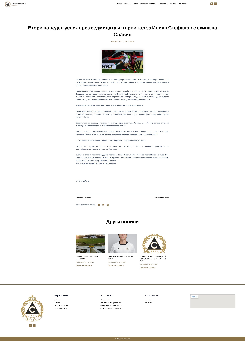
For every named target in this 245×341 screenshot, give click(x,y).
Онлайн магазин (61, 308)
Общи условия (105, 300)
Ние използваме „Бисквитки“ (111, 308)
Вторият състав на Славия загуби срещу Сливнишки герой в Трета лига (153, 259)
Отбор (135, 4)
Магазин (173, 4)
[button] (99, 205)
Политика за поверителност (110, 303)
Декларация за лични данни (110, 306)
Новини (127, 4)
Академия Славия (147, 4)
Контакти (182, 4)
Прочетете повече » (84, 265)
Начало (119, 4)
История (162, 4)
